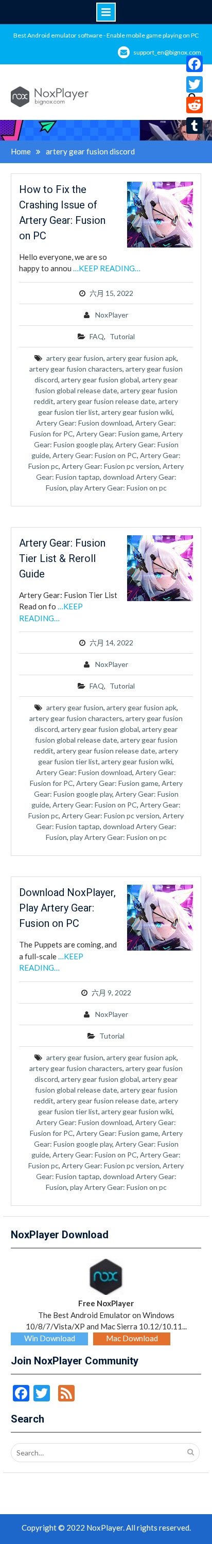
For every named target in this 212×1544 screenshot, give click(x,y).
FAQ (97, 336)
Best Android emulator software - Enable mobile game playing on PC (106, 35)
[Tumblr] (194, 125)
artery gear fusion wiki (136, 412)
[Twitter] (194, 84)
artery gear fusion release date (106, 401)
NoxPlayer (111, 314)
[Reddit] (194, 105)
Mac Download (132, 1338)
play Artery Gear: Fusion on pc (118, 487)
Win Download (49, 1338)
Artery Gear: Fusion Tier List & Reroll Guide (62, 558)
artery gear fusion (74, 358)
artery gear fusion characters (75, 368)
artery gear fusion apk (141, 358)
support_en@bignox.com (167, 52)
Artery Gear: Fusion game (117, 433)
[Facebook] (194, 64)
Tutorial (122, 336)
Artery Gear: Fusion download (84, 422)
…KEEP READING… (106, 268)
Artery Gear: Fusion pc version (111, 466)
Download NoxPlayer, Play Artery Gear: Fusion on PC (67, 907)
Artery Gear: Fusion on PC (94, 455)
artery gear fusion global (100, 379)
